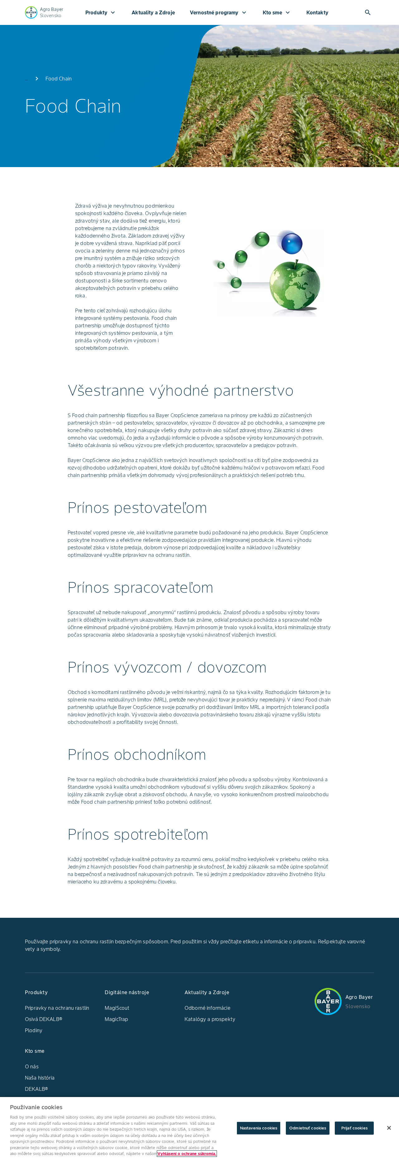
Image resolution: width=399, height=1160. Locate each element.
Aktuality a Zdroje (153, 12)
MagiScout (117, 1008)
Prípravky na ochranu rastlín (57, 1008)
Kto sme (277, 12)
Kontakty (317, 12)
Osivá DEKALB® (43, 1019)
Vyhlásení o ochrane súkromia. (186, 1153)
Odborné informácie (207, 1008)
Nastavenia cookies (258, 1128)
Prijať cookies (354, 1128)
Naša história (40, 1078)
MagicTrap (116, 1019)
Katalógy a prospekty (210, 1019)
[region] (199, 1128)
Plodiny (33, 1030)
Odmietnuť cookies (307, 1128)
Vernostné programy (219, 12)
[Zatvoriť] (389, 1128)
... (26, 78)
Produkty (101, 12)
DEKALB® (36, 1089)
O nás (32, 1066)
